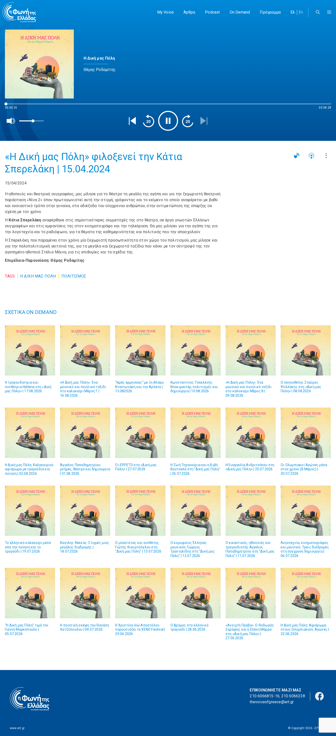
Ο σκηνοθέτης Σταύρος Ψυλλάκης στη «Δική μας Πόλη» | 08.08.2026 (301, 386)
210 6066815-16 (264, 696)
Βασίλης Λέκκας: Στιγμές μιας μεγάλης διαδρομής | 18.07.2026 (84, 547)
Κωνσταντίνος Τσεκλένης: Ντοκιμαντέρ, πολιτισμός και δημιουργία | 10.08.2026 (194, 386)
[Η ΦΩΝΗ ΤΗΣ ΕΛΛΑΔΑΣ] (19, 12)
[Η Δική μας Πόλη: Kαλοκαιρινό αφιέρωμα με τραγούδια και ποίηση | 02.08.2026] (30, 433)
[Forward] (188, 121)
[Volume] (11, 121)
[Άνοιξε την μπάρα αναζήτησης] (317, 12)
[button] (329, 12)
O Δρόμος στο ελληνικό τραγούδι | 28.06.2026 (189, 627)
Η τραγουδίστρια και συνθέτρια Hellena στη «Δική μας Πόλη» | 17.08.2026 (28, 386)
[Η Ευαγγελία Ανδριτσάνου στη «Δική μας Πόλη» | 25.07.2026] (251, 433)
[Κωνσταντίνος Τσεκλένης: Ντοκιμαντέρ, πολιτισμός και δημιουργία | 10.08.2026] (195, 350)
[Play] (168, 121)
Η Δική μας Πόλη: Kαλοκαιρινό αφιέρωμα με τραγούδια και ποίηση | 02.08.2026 (29, 469)
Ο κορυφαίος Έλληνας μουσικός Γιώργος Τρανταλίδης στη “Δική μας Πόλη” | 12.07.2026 (192, 549)
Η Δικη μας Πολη (38, 276)
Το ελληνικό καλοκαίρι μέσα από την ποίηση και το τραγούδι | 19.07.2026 (28, 547)
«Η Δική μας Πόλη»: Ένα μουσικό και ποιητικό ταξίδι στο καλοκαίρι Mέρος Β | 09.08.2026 (249, 388)
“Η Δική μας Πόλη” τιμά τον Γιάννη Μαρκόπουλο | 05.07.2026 (26, 629)
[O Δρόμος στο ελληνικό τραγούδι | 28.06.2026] (195, 593)
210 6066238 (293, 696)
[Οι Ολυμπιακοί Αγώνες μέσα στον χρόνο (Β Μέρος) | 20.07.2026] (306, 433)
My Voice (165, 12)
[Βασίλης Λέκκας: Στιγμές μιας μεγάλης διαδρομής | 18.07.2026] (85, 511)
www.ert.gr (17, 728)
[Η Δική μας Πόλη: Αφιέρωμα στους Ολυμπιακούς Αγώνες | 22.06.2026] (306, 593)
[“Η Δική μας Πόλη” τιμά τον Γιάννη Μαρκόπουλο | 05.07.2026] (30, 593)
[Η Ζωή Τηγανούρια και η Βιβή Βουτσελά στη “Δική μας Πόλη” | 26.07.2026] (195, 433)
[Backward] (148, 121)
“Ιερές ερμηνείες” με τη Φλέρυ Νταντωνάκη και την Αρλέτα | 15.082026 (139, 386)
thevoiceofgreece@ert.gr (272, 702)
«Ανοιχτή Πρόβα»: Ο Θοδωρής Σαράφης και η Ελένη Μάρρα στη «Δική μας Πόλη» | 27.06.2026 (250, 631)
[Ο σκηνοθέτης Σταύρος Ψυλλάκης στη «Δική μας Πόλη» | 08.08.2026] (306, 350)
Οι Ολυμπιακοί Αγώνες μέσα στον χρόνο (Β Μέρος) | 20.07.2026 (304, 469)
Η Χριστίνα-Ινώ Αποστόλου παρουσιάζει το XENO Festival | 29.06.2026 (140, 629)
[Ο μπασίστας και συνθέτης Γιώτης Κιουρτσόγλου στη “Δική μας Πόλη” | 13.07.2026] (140, 511)
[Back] (132, 121)
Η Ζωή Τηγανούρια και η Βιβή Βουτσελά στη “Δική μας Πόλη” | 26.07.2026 (195, 469)
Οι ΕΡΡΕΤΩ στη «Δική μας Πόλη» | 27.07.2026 (136, 467)
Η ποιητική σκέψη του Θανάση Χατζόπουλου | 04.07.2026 (84, 627)
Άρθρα (189, 12)
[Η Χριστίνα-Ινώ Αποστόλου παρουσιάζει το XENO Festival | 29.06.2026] (140, 593)
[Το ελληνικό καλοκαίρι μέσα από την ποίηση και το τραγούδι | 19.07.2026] (30, 511)
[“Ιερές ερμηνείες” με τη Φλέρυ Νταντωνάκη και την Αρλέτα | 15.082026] (140, 350)
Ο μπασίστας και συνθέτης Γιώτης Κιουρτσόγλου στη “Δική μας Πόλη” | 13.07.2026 (138, 547)
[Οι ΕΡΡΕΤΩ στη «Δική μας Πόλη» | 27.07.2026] (140, 433)
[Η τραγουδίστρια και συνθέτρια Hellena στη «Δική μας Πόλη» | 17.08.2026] (30, 350)
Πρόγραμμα (270, 12)
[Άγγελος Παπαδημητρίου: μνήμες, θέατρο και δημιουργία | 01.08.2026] (85, 433)
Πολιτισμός (73, 276)
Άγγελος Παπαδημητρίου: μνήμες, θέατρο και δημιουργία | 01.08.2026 (85, 469)
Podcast (212, 12)
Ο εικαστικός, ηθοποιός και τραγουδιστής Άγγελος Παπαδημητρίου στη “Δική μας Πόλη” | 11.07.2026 (250, 549)
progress (13, 106)
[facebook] (319, 695)
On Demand (240, 12)
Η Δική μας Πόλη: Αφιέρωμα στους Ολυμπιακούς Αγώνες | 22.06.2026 (305, 629)
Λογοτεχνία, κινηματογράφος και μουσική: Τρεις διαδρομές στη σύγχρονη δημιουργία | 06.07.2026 (305, 549)
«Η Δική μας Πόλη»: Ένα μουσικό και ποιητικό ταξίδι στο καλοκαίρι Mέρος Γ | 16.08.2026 (83, 388)
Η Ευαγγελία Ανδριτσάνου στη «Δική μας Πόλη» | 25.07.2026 (250, 467)
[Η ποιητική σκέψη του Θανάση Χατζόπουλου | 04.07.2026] (85, 593)
